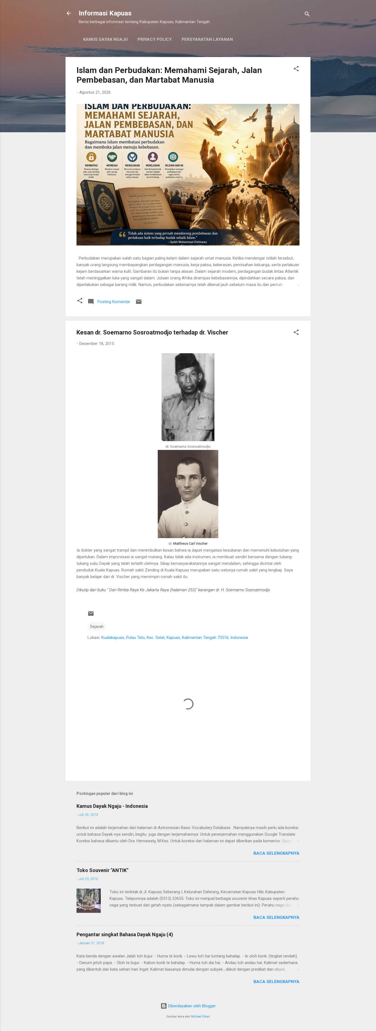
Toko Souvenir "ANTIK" (102, 870)
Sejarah (96, 626)
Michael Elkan (200, 1016)
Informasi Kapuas (105, 13)
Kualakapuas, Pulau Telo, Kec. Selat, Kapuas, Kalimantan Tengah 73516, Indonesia (174, 637)
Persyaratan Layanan (207, 39)
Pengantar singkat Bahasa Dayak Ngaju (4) (125, 934)
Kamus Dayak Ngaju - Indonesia (112, 806)
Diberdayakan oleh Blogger (191, 1005)
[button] (296, 69)
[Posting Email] (138, 303)
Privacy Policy (155, 39)
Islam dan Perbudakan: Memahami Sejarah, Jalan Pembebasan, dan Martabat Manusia (169, 75)
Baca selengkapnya (276, 853)
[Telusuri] (307, 15)
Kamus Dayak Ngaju (105, 39)
